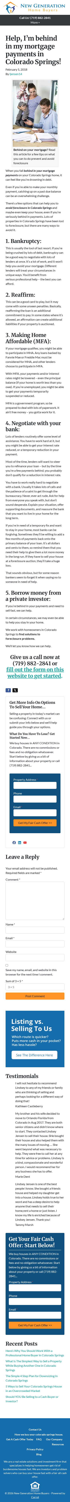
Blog (38, 1454)
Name (10, 924)
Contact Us (35, 1429)
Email (17, 807)
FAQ (38, 1439)
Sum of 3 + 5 (14, 981)
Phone (17, 793)
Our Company (54, 1439)
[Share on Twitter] (15, 690)
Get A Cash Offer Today (19, 1439)
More (34, 22)
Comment (13, 879)
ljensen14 (16, 74)
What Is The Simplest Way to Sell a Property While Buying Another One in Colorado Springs (34, 1365)
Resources (58, 1444)
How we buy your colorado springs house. (39, 1434)
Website (11, 951)
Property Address (25, 779)
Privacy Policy (35, 1449)
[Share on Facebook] (8, 690)
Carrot (35, 1497)
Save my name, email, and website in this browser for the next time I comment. (31, 972)
